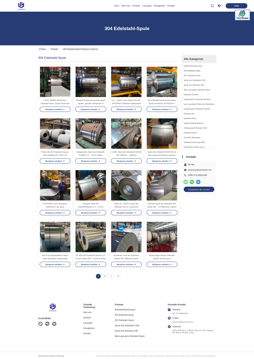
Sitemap (60, 356)
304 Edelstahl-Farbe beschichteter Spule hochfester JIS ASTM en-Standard (162, 103)
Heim (116, 6)
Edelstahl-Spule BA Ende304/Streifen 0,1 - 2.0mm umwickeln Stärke (90, 207)
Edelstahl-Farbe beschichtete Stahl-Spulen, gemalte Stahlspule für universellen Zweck (91, 103)
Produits (54, 49)
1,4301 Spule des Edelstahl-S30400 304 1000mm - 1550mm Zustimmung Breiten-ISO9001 (126, 155)
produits (136, 6)
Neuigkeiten (89, 328)
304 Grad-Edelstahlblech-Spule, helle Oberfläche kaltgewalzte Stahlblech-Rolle (55, 258)
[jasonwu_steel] (198, 182)
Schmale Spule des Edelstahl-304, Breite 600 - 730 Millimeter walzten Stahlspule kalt (162, 207)
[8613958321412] (40, 323)
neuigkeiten (159, 6)
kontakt (170, 6)
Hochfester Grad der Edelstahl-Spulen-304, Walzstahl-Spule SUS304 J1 (126, 258)
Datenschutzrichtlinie (46, 356)
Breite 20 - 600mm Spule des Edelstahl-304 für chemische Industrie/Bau (126, 207)
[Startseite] (52, 310)
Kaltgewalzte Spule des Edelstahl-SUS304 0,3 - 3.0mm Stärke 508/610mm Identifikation (91, 155)
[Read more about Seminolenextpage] (111, 276)
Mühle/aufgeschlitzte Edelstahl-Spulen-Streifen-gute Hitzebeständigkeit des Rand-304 (162, 258)
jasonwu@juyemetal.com (200, 170)
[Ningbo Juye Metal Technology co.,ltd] (21, 6)
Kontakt (86, 333)
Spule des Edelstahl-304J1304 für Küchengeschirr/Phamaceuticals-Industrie (162, 155)
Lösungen (88, 323)
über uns (125, 6)
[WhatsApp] (185, 182)
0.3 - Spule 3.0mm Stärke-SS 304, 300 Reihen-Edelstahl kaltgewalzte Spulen (126, 103)
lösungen (147, 6)
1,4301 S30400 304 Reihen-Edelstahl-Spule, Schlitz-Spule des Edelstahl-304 (55, 103)
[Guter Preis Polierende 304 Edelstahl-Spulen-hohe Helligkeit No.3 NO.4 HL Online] (55, 133)
